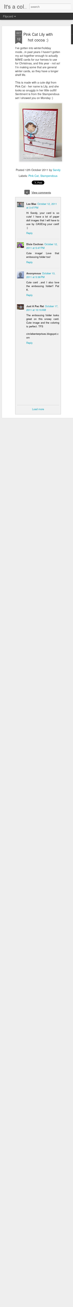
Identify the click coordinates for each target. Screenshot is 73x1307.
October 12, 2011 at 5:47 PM (42, 246)
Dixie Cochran (34, 244)
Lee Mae (31, 204)
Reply (29, 233)
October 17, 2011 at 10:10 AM (42, 308)
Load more (38, 409)
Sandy (57, 170)
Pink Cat (33, 176)
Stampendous (48, 176)
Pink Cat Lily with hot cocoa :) (38, 37)
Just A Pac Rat (35, 306)
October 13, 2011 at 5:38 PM (40, 275)
